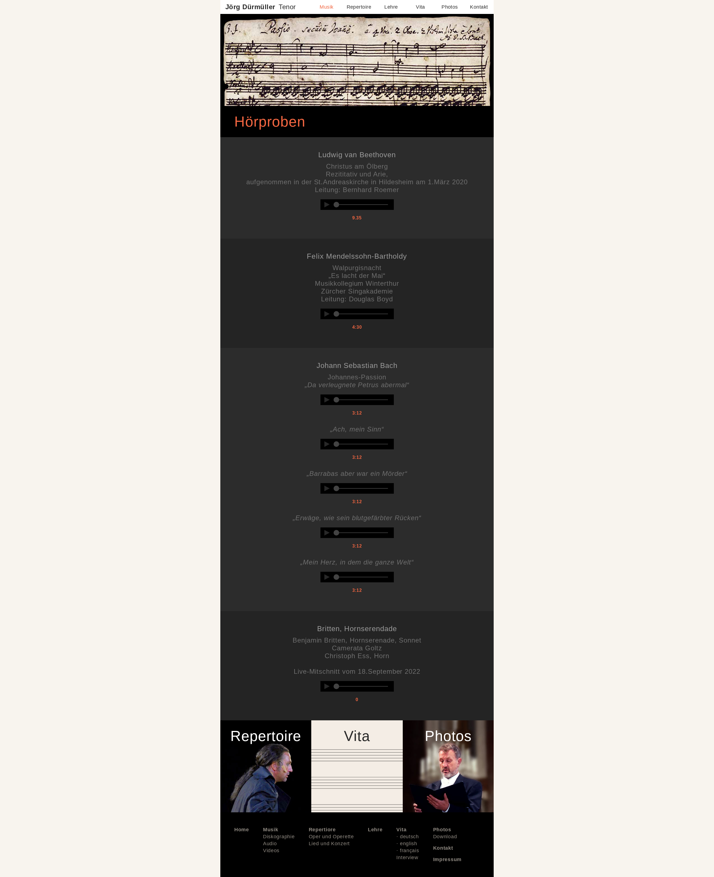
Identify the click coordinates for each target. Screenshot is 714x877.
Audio (270, 843)
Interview (407, 857)
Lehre (391, 7)
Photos (450, 7)
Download (445, 836)
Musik (326, 7)
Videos (271, 850)
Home (241, 829)
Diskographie (279, 836)
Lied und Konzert (329, 843)
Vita (420, 7)
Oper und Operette (331, 836)
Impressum (447, 859)
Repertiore (322, 829)
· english (406, 843)
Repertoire (359, 7)
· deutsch (407, 836)
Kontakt (479, 7)
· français (407, 850)
